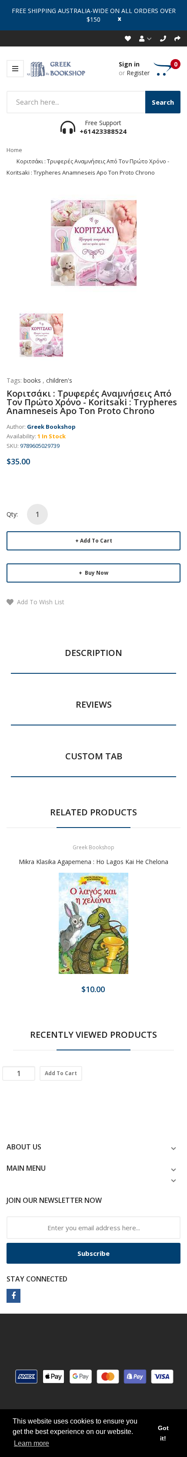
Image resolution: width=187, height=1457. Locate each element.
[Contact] (163, 38)
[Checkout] (177, 38)
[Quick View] (128, 928)
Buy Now (95, 572)
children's (59, 380)
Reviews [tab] (94, 704)
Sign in (129, 64)
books (32, 380)
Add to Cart (96, 540)
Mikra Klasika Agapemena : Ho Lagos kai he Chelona (93, 862)
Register (138, 73)
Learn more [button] (31, 1443)
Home (14, 150)
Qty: (12, 514)
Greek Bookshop (51, 426)
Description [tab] (93, 653)
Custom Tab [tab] (93, 756)
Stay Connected (37, 1279)
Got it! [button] (163, 1433)
